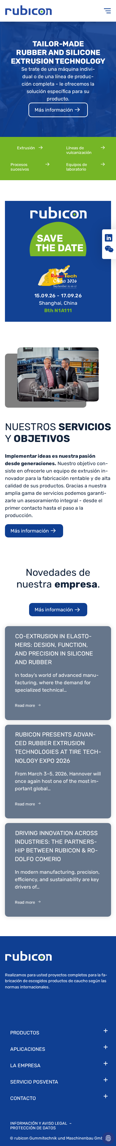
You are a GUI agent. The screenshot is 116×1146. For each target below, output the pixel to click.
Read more (25, 705)
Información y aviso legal (39, 1123)
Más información (54, 110)
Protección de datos (33, 1128)
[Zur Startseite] (31, 11)
